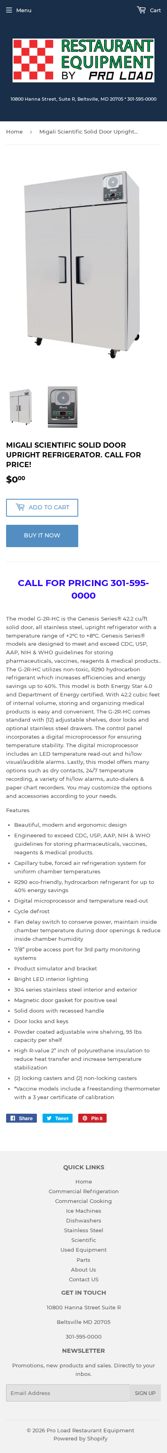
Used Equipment (83, 1249)
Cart (154, 10)
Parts (83, 1260)
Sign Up (145, 1393)
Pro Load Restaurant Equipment (90, 1430)
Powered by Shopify (80, 1438)
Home (14, 131)
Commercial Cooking (83, 1201)
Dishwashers (83, 1220)
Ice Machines (83, 1210)
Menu (24, 10)
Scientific (83, 1240)
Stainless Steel (83, 1230)
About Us (83, 1269)
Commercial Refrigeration (84, 1191)
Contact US (83, 1279)
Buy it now (42, 535)
